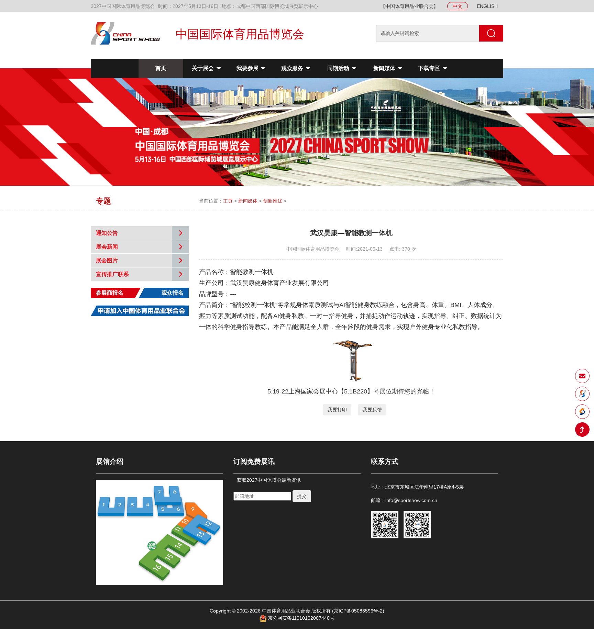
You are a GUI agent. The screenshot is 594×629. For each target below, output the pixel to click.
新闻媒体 (385, 68)
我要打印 (337, 409)
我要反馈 (372, 409)
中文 (457, 6)
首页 (160, 68)
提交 (302, 496)
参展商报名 (109, 293)
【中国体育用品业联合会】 (409, 6)
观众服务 (293, 68)
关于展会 (203, 68)
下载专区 (429, 68)
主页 (228, 201)
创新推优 (272, 201)
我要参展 (248, 68)
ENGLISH (487, 6)
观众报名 (173, 293)
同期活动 (339, 68)
